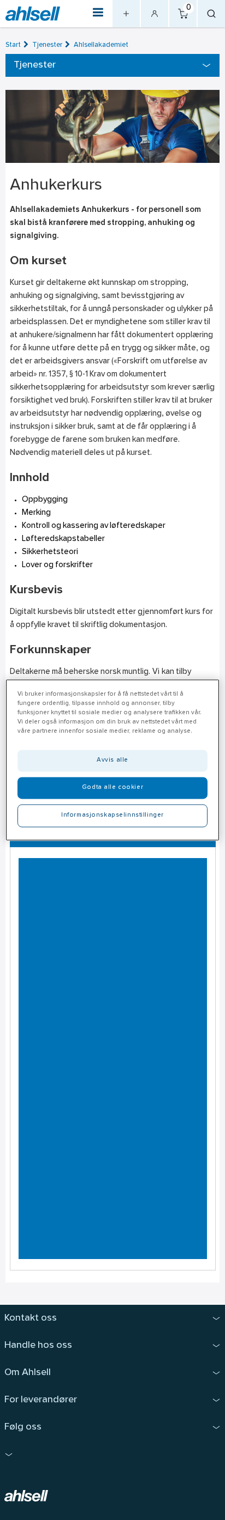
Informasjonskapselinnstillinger (112, 815)
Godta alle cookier (112, 788)
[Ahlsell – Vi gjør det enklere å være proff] (32, 14)
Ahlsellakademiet (101, 45)
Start (13, 45)
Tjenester (47, 45)
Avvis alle (112, 760)
